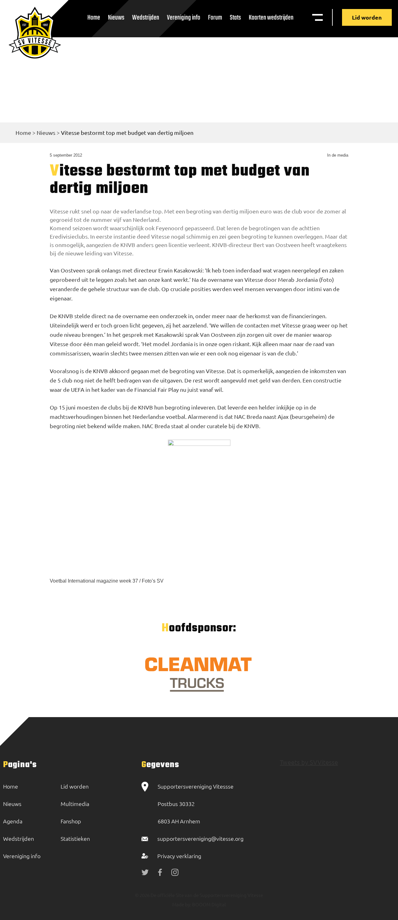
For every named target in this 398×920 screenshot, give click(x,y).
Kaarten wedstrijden (271, 17)
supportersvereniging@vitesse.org (200, 838)
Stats (235, 17)
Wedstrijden (145, 17)
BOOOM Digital (208, 904)
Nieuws (116, 17)
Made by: (181, 904)
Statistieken (75, 838)
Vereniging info (183, 17)
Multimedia (75, 803)
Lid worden (367, 17)
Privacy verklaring (179, 855)
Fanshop (71, 821)
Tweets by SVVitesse (309, 762)
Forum (215, 17)
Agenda (12, 821)
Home (93, 17)
